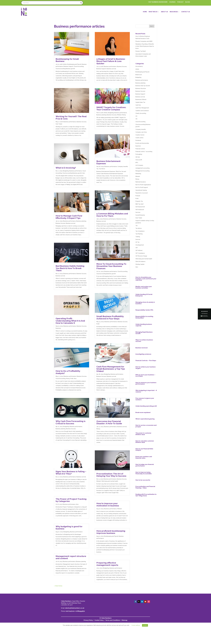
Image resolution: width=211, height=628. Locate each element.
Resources (174, 12)
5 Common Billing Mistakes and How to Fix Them (112, 214)
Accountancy (139, 66)
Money (68, 378)
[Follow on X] (138, 601)
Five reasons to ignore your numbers (145, 399)
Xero (83, 173)
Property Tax (139, 201)
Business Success (81, 121)
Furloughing (139, 154)
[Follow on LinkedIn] (142, 601)
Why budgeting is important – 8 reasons (146, 391)
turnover (138, 239)
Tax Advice (102, 168)
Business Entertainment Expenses (108, 162)
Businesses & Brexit (141, 99)
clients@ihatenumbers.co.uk (74, 608)
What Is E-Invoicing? (66, 168)
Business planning (81, 221)
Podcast (138, 195)
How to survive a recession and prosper (146, 426)
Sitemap (124, 620)
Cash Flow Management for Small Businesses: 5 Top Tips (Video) (110, 368)
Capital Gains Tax (140, 102)
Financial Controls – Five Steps (146, 360)
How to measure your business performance (146, 383)
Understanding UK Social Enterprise (144, 295)
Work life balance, (141, 261)
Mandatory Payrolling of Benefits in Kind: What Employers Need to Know (145, 46)
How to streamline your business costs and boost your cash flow (146, 278)
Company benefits (123, 166)
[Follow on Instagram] (148, 601)
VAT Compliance (140, 253)
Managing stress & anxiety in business (145, 302)
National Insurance (141, 182)
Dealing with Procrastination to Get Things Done (146, 495)
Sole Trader (59, 124)
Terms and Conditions (112, 620)
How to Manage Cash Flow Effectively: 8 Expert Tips (69, 216)
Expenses (58, 328)
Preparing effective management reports (107, 563)
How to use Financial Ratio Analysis (144, 449)
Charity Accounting (141, 113)
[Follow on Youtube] (145, 601)
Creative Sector (140, 135)
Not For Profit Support (142, 187)
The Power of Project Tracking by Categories (71, 500)
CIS (136, 119)
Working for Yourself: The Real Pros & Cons (71, 117)
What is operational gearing (145, 419)
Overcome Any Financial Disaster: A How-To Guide (109, 422)
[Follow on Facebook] (135, 601)
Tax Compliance (140, 231)
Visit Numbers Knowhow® (157, 2)
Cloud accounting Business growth (65, 68)
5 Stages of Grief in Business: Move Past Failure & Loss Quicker (110, 61)
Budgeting (66, 171)
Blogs (187, 2)
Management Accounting (143, 171)
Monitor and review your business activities (144, 287)
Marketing (138, 173)
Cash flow (138, 105)
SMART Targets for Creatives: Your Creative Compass (111, 108)
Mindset (119, 114)
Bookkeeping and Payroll (74, 64)
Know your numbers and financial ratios (144, 457)
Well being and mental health (109, 481)
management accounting (143, 168)
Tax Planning (139, 233)
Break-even (139, 74)
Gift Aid (138, 157)
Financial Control (140, 148)
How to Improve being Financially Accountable (144, 472)
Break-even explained (143, 412)
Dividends (138, 140)
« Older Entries (58, 586)
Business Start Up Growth (143, 85)
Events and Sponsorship (142, 143)
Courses (172, 2)
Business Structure (141, 88)
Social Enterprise (140, 215)
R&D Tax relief (139, 204)
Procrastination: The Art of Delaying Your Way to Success (111, 474)
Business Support (68, 66)
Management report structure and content (71, 557)
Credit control (139, 137)
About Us (164, 12)
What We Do (153, 12)
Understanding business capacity (144, 325)
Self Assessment (140, 206)
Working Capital (140, 264)
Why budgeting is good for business (69, 527)
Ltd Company (139, 165)
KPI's (137, 162)
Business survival (70, 223)
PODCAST (180, 2)
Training (138, 236)
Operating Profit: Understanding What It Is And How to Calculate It (70, 320)
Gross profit (139, 159)
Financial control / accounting (144, 151)
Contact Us (185, 12)
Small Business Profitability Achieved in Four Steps (110, 317)
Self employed (140, 209)
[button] (204, 314)
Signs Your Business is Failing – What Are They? (71, 472)
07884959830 (80, 611)
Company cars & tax (141, 132)
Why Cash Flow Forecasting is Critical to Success (70, 422)
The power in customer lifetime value (143, 433)
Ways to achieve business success (144, 340)
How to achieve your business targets (146, 367)
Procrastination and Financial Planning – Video (145, 487)
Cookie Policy (99, 620)
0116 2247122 (70, 611)
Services (138, 212)
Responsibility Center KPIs (144, 310)
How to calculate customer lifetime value (145, 441)
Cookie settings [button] (135, 625)
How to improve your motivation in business (107, 504)
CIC (136, 116)
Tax (97, 168)
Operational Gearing (141, 190)
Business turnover (142, 348)
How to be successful (143, 480)
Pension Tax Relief (141, 51)
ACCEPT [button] (145, 625)
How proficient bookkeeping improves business (110, 532)
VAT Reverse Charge (141, 256)
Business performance (70, 121)
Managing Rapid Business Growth (144, 332)
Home (145, 12)
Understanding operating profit (146, 406)
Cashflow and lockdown (142, 110)
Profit (71, 378)
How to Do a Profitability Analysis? (68, 372)
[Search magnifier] (81, 3)
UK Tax (137, 242)
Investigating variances (143, 354)
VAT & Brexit (139, 250)
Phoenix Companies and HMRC (144, 41)
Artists (65, 64)
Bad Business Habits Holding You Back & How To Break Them (70, 268)
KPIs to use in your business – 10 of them (145, 375)
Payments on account (142, 193)
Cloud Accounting (79, 66)
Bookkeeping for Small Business (67, 60)
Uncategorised (140, 245)
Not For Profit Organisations (143, 184)
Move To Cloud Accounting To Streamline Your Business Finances (111, 266)
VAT (137, 247)
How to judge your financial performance (145, 465)
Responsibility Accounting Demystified (144, 317)
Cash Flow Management (142, 107)
